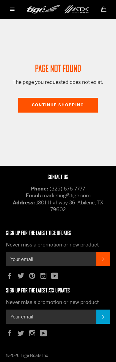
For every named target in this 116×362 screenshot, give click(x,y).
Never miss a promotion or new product (52, 244)
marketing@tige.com (66, 195)
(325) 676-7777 (67, 188)
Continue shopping (58, 105)
